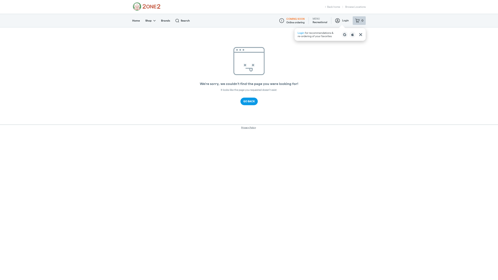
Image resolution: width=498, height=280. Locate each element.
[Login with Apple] (352, 35)
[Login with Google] (345, 35)
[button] (330, 34)
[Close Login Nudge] (361, 35)
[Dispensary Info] (281, 20)
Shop (148, 20)
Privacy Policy (248, 127)
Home (136, 20)
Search (185, 20)
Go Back (249, 101)
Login (345, 20)
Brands (165, 20)
